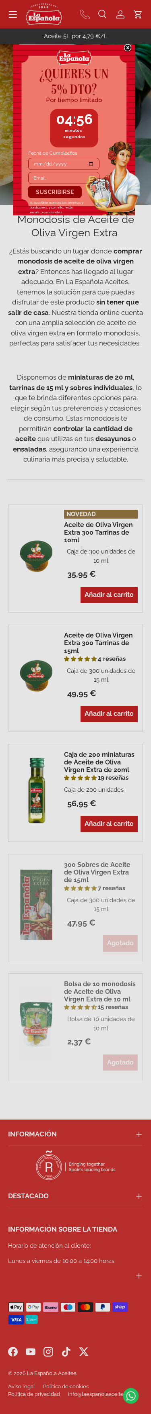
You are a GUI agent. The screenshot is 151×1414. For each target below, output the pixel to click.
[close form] (127, 48)
